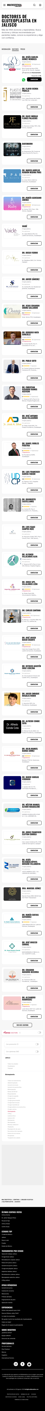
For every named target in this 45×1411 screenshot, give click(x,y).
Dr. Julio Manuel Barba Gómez (30, 749)
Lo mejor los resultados (8, 1316)
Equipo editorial (6, 1335)
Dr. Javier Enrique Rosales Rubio (30, 694)
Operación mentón (7, 1302)
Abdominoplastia (12, 1083)
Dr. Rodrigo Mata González (30, 333)
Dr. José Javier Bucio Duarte (29, 638)
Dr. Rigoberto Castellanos (29, 500)
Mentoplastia (11, 1122)
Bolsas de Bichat (12, 1091)
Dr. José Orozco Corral (29, 943)
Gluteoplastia (11, 1111)
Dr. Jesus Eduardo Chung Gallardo (31, 306)
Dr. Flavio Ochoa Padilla (30, 89)
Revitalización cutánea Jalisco (11, 1274)
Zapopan (10, 1068)
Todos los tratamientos (14, 1080)
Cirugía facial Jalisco (8, 1257)
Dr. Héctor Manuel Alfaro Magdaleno (31, 805)
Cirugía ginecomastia (14, 1100)
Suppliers (4, 1355)
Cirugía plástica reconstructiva (17, 1107)
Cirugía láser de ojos (13, 1102)
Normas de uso (25, 1394)
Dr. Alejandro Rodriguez (28, 998)
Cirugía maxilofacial (13, 1105)
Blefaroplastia (12, 1089)
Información (6, 49)
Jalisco (4, 1237)
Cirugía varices (12, 1109)
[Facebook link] (22, 1364)
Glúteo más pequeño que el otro (11, 1310)
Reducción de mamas (14, 1133)
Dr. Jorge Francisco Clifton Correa (31, 833)
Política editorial (32, 1396)
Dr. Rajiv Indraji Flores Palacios (30, 117)
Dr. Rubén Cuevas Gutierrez (30, 915)
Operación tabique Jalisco (9, 1254)
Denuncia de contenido (8, 1338)
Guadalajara (11, 1066)
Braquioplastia (12, 1094)
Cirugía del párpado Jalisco (10, 1268)
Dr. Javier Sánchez (31, 279)
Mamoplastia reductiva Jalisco (11, 1277)
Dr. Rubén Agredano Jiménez (31, 198)
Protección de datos (13, 1394)
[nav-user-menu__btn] (40, 5)
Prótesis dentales (7, 1296)
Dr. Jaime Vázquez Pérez (9, 1218)
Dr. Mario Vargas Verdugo (30, 778)
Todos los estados (13, 1064)
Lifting (9, 1113)
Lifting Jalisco (6, 1280)
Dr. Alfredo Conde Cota (31, 722)
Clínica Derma (6, 1215)
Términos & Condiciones (21, 1399)
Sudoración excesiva (8, 1291)
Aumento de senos (7, 1288)
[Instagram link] (16, 1364)
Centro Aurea (5, 1226)
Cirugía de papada (13, 1096)
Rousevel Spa (6, 1221)
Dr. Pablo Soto (29, 360)
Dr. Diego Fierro (30, 252)
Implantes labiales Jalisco (9, 1271)
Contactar (34, 79)
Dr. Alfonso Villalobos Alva (29, 555)
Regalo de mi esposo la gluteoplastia (12, 1325)
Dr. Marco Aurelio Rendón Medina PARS (31, 171)
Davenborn (27, 143)
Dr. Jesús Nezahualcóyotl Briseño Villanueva (31, 861)
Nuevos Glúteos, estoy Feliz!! (10, 1313)
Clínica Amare (6, 1223)
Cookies (33, 1394)
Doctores (15, 49)
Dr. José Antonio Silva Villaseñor (30, 416)
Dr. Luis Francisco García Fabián (31, 472)
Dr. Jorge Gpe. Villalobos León (29, 583)
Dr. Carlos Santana (31, 610)
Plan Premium (6, 1349)
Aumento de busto (13, 1085)
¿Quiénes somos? (7, 1332)
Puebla (4, 1243)
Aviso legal (21, 1396)
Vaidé (24, 226)
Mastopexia (11, 1120)
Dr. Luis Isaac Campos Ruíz (28, 527)
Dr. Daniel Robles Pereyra (30, 444)
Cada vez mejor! (6, 1322)
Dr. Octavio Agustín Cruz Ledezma (31, 667)
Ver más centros (22, 1025)
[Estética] (14, 5)
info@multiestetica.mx (31, 1389)
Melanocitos (5, 1294)
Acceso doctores (7, 1346)
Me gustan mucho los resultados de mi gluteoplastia (17, 1319)
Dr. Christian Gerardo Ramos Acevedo (29, 389)
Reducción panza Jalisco (9, 1262)
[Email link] (29, 1364)
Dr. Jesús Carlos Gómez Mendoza (30, 58)
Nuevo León (5, 1240)
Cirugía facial (11, 1098)
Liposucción (11, 1118)
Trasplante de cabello (14, 1138)
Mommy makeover (13, 1124)
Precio (22, 49)
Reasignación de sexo (14, 1129)
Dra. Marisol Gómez (31, 888)
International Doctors (8, 1358)
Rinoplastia (11, 1135)
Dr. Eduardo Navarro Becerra (30, 971)
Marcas (4, 1352)
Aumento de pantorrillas (14, 1087)
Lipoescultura (12, 1116)
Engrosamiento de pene (8, 1299)
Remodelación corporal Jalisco (11, 1259)
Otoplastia (11, 1127)
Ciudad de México (7, 1234)
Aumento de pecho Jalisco (9, 1265)
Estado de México (7, 1246)
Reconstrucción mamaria (15, 1131)
